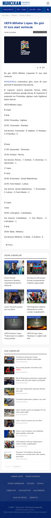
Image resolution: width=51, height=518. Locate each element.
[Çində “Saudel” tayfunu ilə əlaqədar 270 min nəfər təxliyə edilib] (9, 413)
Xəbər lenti (17, 476)
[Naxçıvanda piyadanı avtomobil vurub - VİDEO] (9, 370)
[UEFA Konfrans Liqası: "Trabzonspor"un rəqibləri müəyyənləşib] (14, 323)
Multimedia (39, 490)
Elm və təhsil (20, 498)
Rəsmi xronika (33, 476)
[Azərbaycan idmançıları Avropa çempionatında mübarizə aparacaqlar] (37, 267)
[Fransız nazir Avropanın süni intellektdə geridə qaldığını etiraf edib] (9, 434)
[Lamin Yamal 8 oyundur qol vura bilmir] (14, 296)
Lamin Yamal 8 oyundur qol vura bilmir (29, 420)
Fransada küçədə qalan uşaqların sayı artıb (31, 399)
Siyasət (30, 483)
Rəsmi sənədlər (16, 483)
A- (38, 68)
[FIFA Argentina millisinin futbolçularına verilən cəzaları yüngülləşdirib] (37, 296)
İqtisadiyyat (25, 490)
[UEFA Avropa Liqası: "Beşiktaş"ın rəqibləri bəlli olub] (37, 323)
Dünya (40, 483)
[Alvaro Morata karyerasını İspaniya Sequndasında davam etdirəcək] (14, 267)
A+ (43, 67)
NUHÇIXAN (9, 82)
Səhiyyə (34, 498)
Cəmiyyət (11, 490)
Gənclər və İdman (40, 32)
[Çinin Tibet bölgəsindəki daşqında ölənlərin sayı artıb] (9, 391)
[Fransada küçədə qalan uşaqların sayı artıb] (9, 402)
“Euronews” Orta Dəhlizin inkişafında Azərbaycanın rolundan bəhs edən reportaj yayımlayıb (30, 454)
